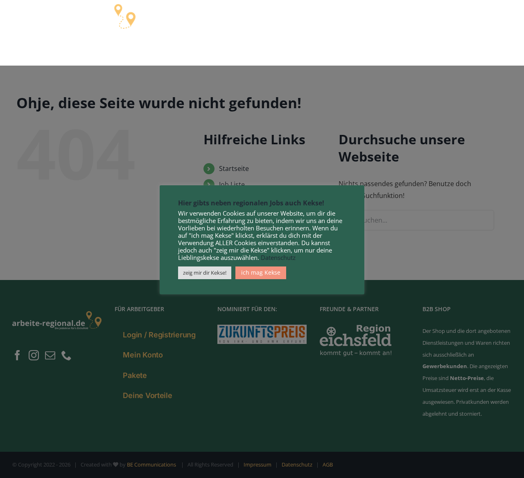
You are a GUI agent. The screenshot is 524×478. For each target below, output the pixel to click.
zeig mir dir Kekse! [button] (204, 272)
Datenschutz (278, 257)
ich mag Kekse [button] (260, 272)
